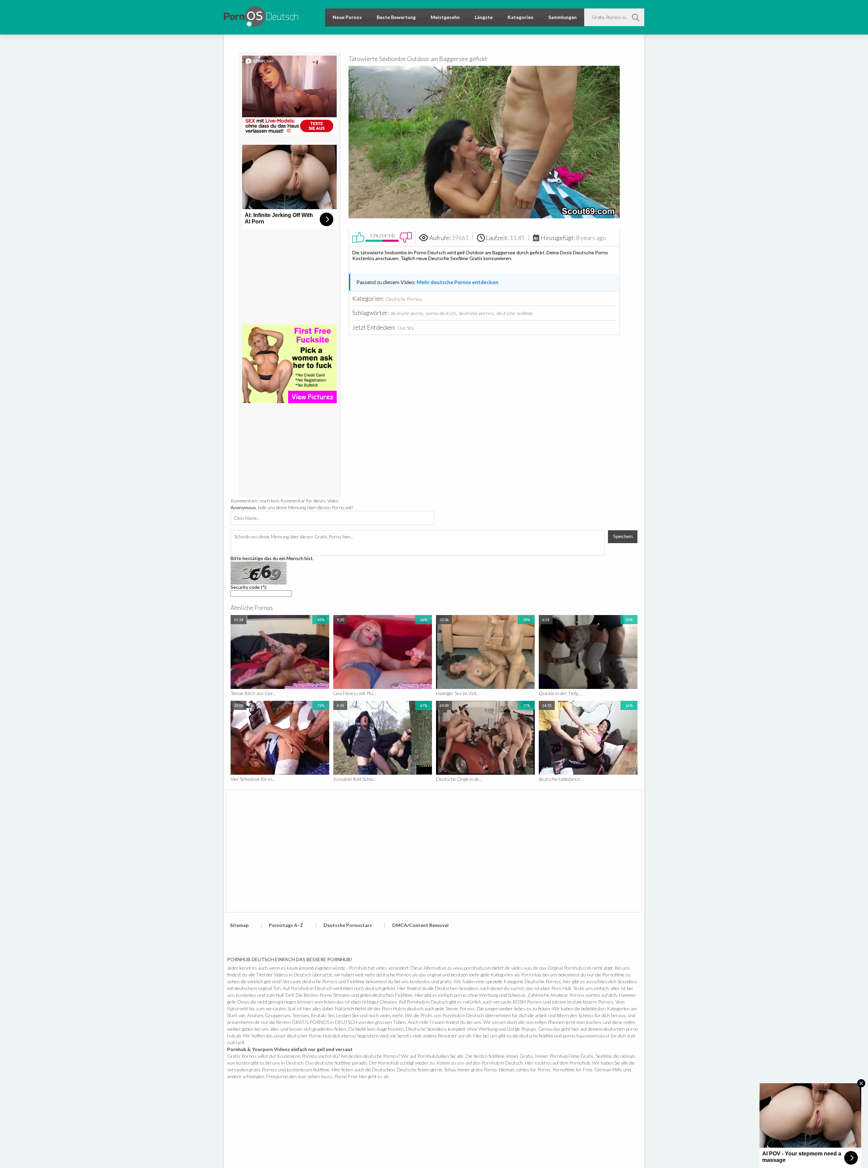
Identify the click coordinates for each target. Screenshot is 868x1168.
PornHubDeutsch (261, 15)
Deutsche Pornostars (347, 925)
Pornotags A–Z (286, 925)
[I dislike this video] (406, 237)
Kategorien (520, 17)
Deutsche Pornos (404, 299)
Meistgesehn (445, 17)
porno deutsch (441, 313)
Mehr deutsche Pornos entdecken (457, 282)
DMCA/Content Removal (420, 925)
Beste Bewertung (396, 17)
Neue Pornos (347, 17)
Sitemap (239, 925)
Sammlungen (562, 17)
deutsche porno (407, 313)
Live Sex (406, 328)
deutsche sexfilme (515, 313)
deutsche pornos (476, 313)
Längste (484, 17)
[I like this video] (358, 237)
